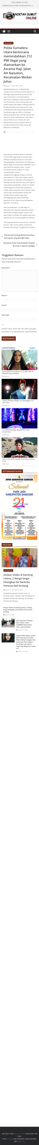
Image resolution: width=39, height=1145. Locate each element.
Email (4, 305)
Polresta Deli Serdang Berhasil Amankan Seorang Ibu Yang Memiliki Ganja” (19, 236)
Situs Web (5, 315)
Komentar (6, 268)
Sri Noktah (20, 86)
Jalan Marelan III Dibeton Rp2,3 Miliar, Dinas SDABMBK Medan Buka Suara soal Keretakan (24, 624)
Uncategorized (8, 43)
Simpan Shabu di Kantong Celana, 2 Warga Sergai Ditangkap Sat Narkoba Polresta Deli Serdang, (18, 580)
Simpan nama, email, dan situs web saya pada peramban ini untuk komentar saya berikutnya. (19, 330)
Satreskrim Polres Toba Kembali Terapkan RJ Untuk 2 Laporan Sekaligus (19, 244)
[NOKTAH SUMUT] (4, 31)
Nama (5, 295)
